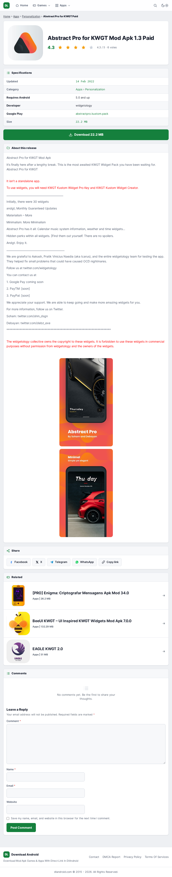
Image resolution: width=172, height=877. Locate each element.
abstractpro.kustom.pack (92, 113)
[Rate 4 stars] (83, 47)
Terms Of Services (157, 857)
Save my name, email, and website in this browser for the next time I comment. (60, 818)
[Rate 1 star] (60, 47)
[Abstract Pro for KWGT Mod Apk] (86, 402)
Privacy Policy (132, 857)
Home (24, 5)
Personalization (31, 16)
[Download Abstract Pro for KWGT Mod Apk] (86, 493)
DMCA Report (111, 857)
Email (11, 785)
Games (42, 5)
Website (12, 801)
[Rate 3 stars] (75, 47)
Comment (14, 721)
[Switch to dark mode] (165, 5)
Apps (63, 5)
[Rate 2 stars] (68, 47)
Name (11, 769)
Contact (94, 857)
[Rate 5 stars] (91, 47)
